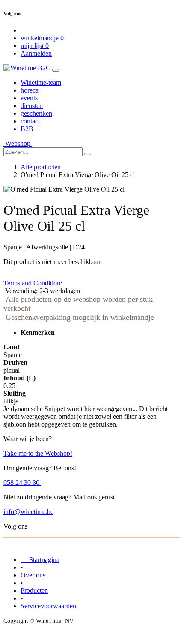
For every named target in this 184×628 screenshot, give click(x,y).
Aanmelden (36, 53)
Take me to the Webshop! (37, 453)
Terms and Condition (31, 283)
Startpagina (40, 559)
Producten (34, 590)
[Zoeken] (87, 154)
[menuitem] (41, 82)
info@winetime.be (28, 511)
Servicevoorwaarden (48, 606)
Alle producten (41, 167)
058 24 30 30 (22, 482)
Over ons (33, 575)
